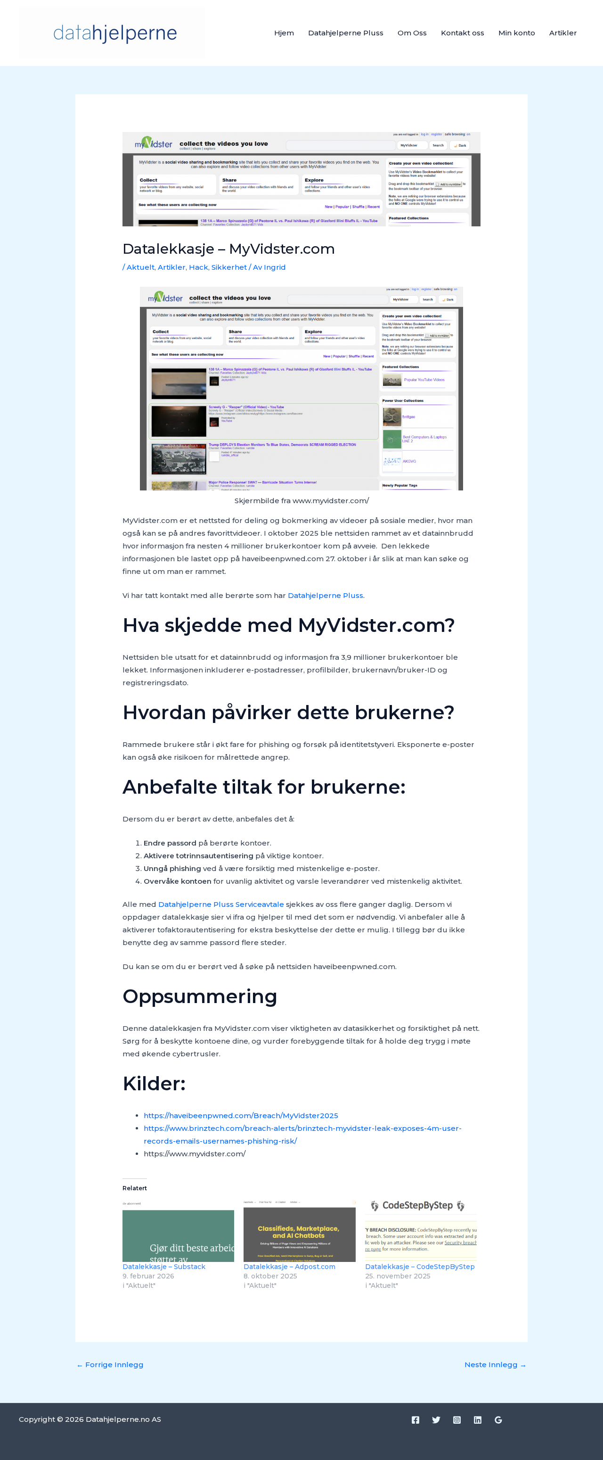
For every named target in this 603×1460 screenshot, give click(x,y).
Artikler (563, 32)
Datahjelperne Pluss (345, 32)
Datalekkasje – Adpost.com (289, 1266)
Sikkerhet (229, 267)
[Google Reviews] (498, 1420)
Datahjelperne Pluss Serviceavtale (221, 904)
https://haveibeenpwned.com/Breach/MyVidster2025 (241, 1115)
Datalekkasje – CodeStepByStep (420, 1266)
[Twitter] (436, 1420)
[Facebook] (415, 1420)
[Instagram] (457, 1420)
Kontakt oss (462, 32)
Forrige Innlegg (110, 1364)
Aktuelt (141, 267)
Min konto (516, 32)
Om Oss (412, 32)
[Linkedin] (477, 1420)
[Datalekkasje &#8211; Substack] (178, 1230)
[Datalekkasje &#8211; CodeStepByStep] (421, 1230)
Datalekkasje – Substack (163, 1266)
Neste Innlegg (495, 1364)
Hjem (284, 32)
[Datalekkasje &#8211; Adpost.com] (299, 1230)
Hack (198, 267)
